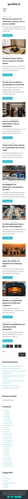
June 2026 (7, 412)
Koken (5, 481)
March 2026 (7, 419)
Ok (8, 496)
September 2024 (8, 445)
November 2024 (8, 440)
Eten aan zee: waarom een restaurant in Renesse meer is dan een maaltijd (13, 21)
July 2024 (6, 449)
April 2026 (7, 417)
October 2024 (7, 442)
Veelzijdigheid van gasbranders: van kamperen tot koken (12, 187)
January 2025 (7, 436)
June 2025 (7, 430)
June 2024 (7, 451)
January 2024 (7, 462)
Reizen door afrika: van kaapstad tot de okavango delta (12, 263)
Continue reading (7, 35)
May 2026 (7, 415)
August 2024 (7, 447)
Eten (10, 16)
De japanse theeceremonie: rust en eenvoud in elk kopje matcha (13, 60)
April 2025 (7, 432)
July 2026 (6, 410)
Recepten (6, 485)
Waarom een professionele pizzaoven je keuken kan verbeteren (12, 303)
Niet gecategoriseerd (14, 119)
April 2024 (7, 455)
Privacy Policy (18, 496)
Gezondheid (12, 143)
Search (4, 351)
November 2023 (8, 466)
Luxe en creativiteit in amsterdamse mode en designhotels (10, 123)
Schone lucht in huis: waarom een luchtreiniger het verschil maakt (13, 147)
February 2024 (8, 460)
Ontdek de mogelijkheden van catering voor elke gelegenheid (13, 326)
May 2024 (7, 453)
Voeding (13, 322)
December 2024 (8, 438)
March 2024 (7, 457)
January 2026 (7, 421)
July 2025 (6, 428)
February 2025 (8, 434)
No (12, 496)
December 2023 (8, 464)
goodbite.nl (14, 4)
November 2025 (8, 425)
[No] (26, 494)
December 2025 (8, 423)
